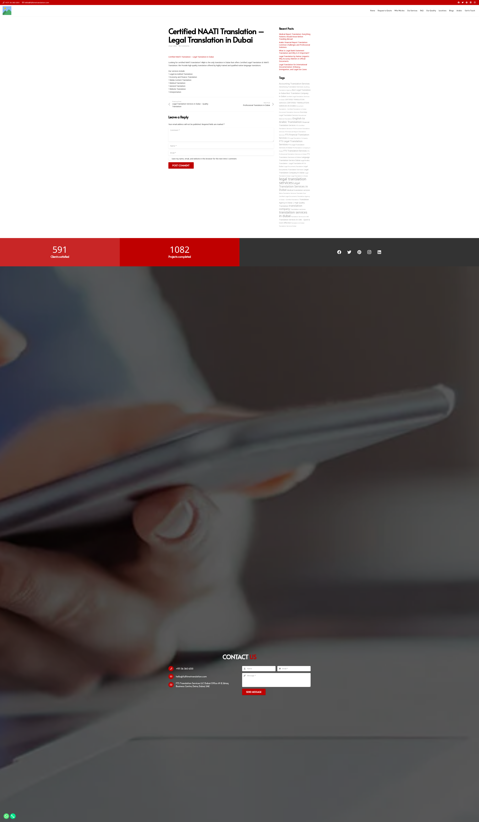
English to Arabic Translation (292, 120)
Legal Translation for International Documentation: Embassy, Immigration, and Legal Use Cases (293, 67)
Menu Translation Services (287, 193)
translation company (290, 207)
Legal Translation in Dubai (299, 176)
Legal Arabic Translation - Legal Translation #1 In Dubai (294, 163)
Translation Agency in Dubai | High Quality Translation (294, 202)
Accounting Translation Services (294, 83)
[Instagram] (474, 2)
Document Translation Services (289, 112)
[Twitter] (462, 2)
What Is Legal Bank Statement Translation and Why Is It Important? (294, 51)
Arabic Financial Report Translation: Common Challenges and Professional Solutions (294, 44)
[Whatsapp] (6, 816)
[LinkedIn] (470, 2)
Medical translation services (298, 190)
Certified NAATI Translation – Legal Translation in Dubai (191, 57)
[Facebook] (458, 2)
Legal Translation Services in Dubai (293, 186)
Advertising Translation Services (291, 87)
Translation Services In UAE (300, 216)
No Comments (184, 46)
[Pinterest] (466, 2)
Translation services (298, 209)
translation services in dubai (293, 214)
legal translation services (292, 180)
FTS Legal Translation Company (297, 138)
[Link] (7, 10)
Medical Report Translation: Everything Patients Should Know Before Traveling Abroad (294, 36)
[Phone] (13, 816)
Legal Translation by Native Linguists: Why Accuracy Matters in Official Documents (294, 58)
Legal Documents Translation (293, 166)
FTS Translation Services (295, 150)
